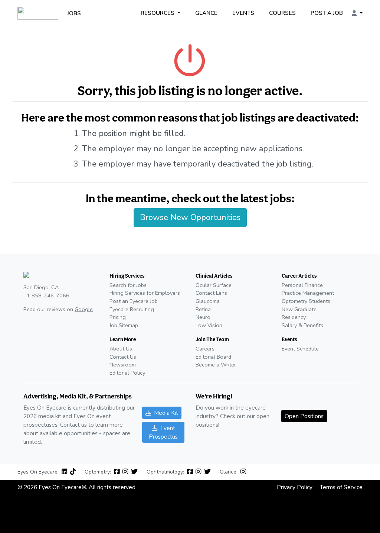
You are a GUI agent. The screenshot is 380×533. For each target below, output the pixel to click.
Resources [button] (158, 13)
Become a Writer (216, 364)
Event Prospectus (163, 432)
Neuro (203, 317)
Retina (203, 309)
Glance (206, 13)
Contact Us (122, 357)
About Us (120, 348)
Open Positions (304, 416)
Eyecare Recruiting (131, 309)
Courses (282, 13)
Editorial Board (213, 357)
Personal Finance (302, 285)
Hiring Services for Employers (144, 293)
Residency (294, 317)
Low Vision (209, 325)
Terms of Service (341, 487)
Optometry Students (306, 301)
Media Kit (166, 413)
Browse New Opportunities (190, 217)
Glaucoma (208, 301)
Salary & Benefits (302, 325)
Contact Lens (211, 293)
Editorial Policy (127, 373)
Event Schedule (300, 348)
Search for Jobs (128, 285)
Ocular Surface (214, 285)
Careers (205, 348)
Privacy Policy (294, 487)
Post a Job (327, 13)
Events (243, 13)
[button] (357, 13)
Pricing (117, 317)
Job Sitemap (123, 325)
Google (84, 309)
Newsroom (122, 364)
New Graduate (299, 309)
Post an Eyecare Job (133, 301)
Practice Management (308, 293)
